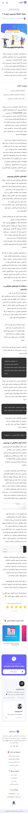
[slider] (14, 608)
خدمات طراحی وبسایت (14, 762)
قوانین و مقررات (14, 784)
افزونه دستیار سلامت (14, 756)
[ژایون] (23, 2)
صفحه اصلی (14, 775)
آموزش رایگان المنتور (14, 759)
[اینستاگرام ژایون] (17, 746)
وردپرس (8, 107)
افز (20, 296)
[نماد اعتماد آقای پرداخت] (13, 803)
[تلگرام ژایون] (14, 746)
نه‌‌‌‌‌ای (16, 296)
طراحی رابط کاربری (14, 765)
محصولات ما (14, 778)
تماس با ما (14, 781)
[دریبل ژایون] (11, 746)
